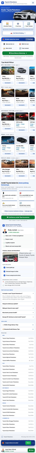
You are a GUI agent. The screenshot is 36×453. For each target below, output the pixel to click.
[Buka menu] (33, 2)
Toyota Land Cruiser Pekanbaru (11, 382)
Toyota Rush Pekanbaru (9, 369)
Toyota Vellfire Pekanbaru (9, 360)
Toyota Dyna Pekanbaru (9, 430)
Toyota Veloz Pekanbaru (9, 344)
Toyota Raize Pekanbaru (9, 366)
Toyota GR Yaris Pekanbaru (9, 397)
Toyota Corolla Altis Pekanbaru (10, 409)
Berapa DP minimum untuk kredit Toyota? (14, 317)
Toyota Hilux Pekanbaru (9, 424)
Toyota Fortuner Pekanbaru (10, 375)
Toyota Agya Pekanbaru (9, 390)
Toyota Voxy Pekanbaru (9, 354)
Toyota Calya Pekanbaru (9, 338)
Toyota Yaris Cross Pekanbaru (10, 372)
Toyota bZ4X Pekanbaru (9, 385)
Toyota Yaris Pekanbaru (9, 400)
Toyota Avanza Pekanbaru (9, 341)
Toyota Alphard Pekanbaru (9, 357)
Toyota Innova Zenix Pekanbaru (11, 351)
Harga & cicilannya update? (10, 303)
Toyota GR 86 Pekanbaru (9, 412)
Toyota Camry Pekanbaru (9, 406)
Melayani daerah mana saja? (11, 308)
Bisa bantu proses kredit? (10, 312)
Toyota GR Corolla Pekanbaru (10, 394)
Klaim (28, 443)
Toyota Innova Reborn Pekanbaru (11, 347)
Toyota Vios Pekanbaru (8, 415)
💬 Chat (31, 450)
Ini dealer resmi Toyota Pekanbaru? (12, 293)
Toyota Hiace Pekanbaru (9, 427)
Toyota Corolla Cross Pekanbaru (11, 378)
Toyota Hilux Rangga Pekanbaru (11, 421)
